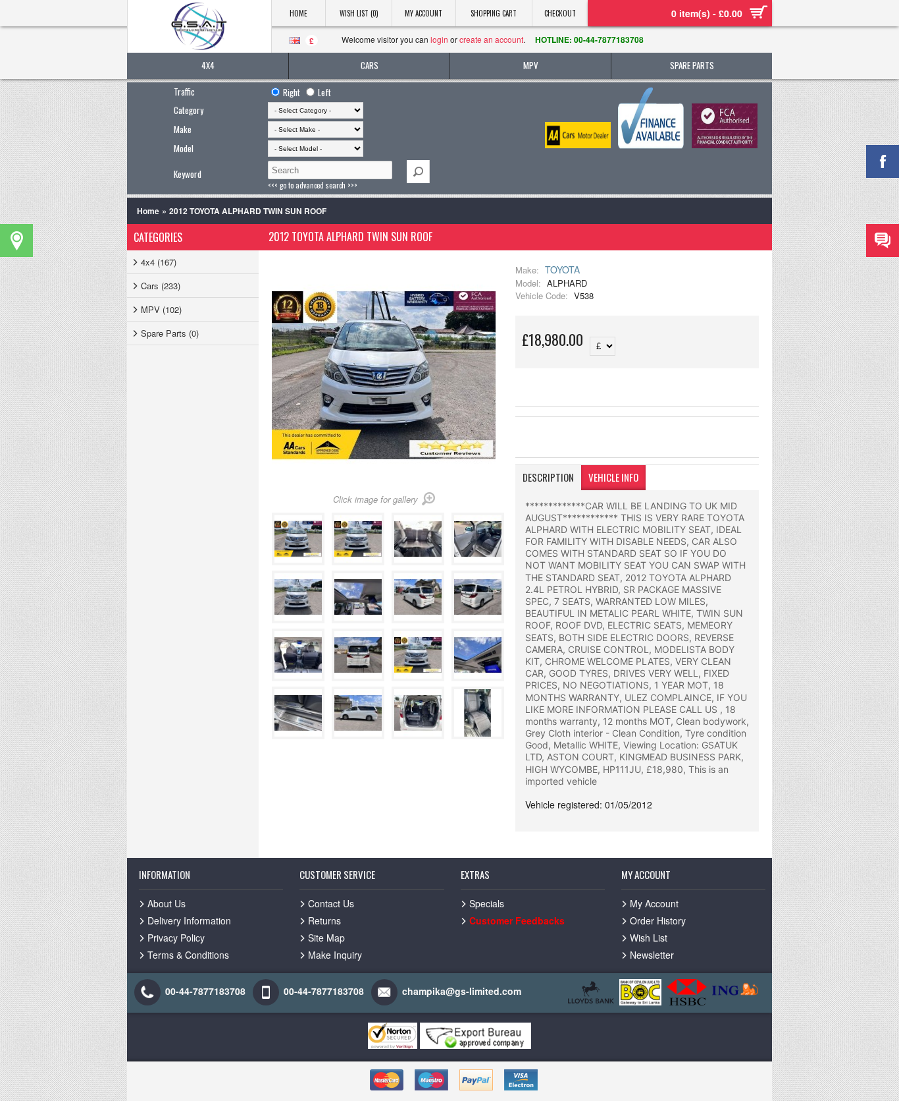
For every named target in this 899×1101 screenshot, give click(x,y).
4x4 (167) (158, 262)
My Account (423, 13)
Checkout (560, 13)
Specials (486, 903)
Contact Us (331, 903)
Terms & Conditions (188, 954)
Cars (369, 65)
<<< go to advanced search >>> (312, 185)
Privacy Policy (176, 937)
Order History (658, 920)
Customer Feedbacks (517, 920)
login (439, 39)
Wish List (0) (359, 13)
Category (188, 110)
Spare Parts (692, 65)
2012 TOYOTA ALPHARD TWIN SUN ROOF (247, 211)
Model (183, 148)
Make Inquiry (335, 954)
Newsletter (652, 954)
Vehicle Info (613, 477)
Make (183, 129)
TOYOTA (562, 269)
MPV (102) (161, 309)
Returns (324, 920)
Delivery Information (189, 920)
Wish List (648, 937)
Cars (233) (160, 285)
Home (298, 13)
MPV (530, 65)
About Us (166, 903)
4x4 (208, 65)
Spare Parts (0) (170, 333)
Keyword (187, 174)
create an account (491, 39)
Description (548, 477)
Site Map (326, 937)
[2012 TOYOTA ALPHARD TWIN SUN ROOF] (300, 561)
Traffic (184, 91)
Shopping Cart (494, 13)
